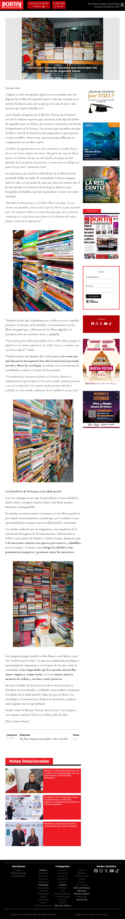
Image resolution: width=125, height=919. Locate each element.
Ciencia (62, 900)
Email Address (92, 277)
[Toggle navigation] (122, 5)
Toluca (81, 870)
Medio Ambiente (43, 905)
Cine (62, 891)
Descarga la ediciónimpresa (39, 4)
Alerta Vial (81, 900)
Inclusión (62, 876)
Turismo (62, 902)
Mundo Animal (81, 894)
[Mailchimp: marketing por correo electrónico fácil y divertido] (92, 302)
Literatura (62, 888)
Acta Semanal (18, 876)
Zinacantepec (82, 876)
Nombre (89, 286)
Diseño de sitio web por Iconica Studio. (91, 914)
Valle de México (81, 888)
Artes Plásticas (62, 897)
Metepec (81, 873)
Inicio (18, 870)
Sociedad (43, 885)
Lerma (81, 879)
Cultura (62, 885)
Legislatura (43, 882)
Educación (43, 900)
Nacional (10, 738)
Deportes (82, 897)
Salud (43, 902)
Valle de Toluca (62, 905)
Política (43, 870)
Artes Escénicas (62, 894)
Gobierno (43, 873)
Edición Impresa (18, 873)
